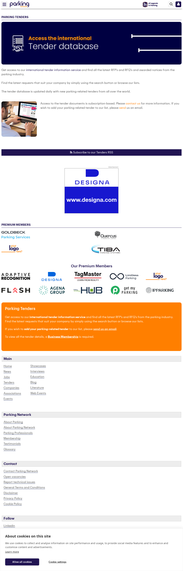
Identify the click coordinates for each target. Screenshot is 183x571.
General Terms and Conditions (24, 487)
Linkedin (9, 525)
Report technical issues (19, 482)
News (7, 371)
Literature (37, 387)
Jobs (7, 377)
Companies (11, 387)
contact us (133, 103)
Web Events (38, 393)
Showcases (38, 366)
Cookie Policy (13, 504)
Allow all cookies (22, 562)
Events (8, 398)
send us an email (104, 329)
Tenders (9, 382)
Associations (12, 393)
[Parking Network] (19, 3)
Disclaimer (11, 493)
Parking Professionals (18, 433)
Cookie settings (57, 562)
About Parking (13, 422)
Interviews (37, 371)
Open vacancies (15, 476)
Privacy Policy (13, 498)
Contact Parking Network (21, 471)
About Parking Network (19, 427)
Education (37, 376)
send (122, 107)
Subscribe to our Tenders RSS (92, 152)
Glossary (10, 449)
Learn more (12, 551)
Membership (12, 438)
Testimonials (12, 443)
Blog (33, 382)
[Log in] (178, 4)
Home (8, 366)
